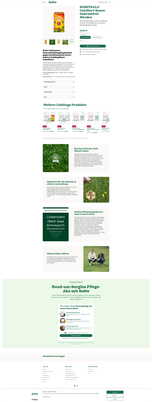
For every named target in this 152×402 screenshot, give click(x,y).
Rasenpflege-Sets (68, 371)
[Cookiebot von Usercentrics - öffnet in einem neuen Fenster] (35, 400)
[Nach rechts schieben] (110, 118)
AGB (89, 373)
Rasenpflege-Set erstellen (70, 373)
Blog (44, 381)
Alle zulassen (115, 392)
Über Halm (45, 369)
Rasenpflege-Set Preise (70, 375)
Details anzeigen (46, 396)
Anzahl (81, 40)
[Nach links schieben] (42, 118)
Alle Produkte (68, 369)
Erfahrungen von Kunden (48, 371)
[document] (59, 22)
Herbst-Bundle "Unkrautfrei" (46, 129)
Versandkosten (46, 375)
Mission (44, 373)
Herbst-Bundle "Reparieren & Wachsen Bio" (93, 129)
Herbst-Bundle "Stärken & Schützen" (108, 129)
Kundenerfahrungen (103, 2)
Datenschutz (90, 371)
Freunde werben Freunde (70, 379)
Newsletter (45, 379)
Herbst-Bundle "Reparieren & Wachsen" (78, 129)
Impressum (90, 369)
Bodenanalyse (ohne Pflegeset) (71, 377)
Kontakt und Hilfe (46, 377)
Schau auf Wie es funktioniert (81, 338)
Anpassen (114, 395)
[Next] (72, 21)
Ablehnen (115, 399)
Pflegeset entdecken (76, 335)
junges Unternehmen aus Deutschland (62, 256)
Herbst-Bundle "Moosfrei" (61, 129)
